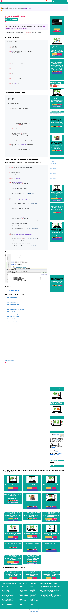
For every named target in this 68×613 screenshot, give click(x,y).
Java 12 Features (53, 166)
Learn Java (21, 586)
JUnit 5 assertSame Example (12, 311)
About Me (46, 609)
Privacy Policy (37, 609)
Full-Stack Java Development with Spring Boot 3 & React (49, 590)
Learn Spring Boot (5, 586)
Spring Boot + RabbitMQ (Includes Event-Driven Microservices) (50, 595)
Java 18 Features (53, 176)
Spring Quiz (32, 591)
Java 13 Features (53, 168)
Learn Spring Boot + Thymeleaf (7, 604)
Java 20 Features (53, 180)
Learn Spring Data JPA (5, 590)
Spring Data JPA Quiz (33, 594)
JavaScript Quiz (32, 599)
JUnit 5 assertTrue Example (12, 321)
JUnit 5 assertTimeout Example (13, 316)
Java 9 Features (52, 161)
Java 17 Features (53, 175)
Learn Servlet (21, 603)
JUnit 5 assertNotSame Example (13, 306)
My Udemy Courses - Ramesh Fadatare (25, 7)
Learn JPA (21, 599)
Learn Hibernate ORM (22, 600)
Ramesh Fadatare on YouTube (37, 10)
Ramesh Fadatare (56, 434)
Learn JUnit (21, 604)
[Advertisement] (26, 330)
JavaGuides (57, 439)
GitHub (54, 456)
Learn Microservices (22, 596)
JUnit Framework (13, 19)
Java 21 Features (53, 181)
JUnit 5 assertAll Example (12, 297)
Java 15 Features (53, 171)
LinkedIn (51, 456)
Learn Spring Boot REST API (6, 599)
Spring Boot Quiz (33, 590)
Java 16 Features (53, 173)
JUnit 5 (6, 19)
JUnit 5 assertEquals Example (12, 302)
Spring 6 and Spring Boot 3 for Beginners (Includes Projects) (50, 586)
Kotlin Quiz (31, 603)
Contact (41, 609)
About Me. (54, 447)
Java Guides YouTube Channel (55, 451)
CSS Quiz (31, 605)
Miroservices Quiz (33, 596)
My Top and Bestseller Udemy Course (56, 454)
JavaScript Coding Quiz (34, 600)
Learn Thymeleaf (22, 605)
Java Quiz (31, 586)
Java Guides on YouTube (27, 8)
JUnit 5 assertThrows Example (13, 314)
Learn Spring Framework (23, 590)
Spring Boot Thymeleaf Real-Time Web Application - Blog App (50, 596)
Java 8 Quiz (32, 587)
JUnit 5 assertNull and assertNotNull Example (15, 309)
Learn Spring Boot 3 (5, 587)
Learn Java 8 (21, 587)
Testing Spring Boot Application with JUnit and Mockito (49, 591)
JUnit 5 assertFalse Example (12, 318)
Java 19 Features (53, 178)
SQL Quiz (31, 604)
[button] (5, 22)
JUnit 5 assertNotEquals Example (13, 304)
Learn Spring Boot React (6, 591)
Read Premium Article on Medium (55, 113)
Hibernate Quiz (32, 595)
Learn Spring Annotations (23, 595)
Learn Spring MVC (22, 591)
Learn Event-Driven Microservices (7, 600)
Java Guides (25, 609)
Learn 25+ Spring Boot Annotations (8, 595)
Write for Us (52, 114)
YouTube (49, 609)
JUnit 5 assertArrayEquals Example (13, 299)
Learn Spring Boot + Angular (7, 603)
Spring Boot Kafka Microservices (7, 596)
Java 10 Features (53, 163)
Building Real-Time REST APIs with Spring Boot (48, 587)
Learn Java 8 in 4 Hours (6, 594)
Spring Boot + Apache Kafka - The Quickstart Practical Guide (50, 594)
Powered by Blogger (34, 611)
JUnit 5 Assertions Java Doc (13, 290)
